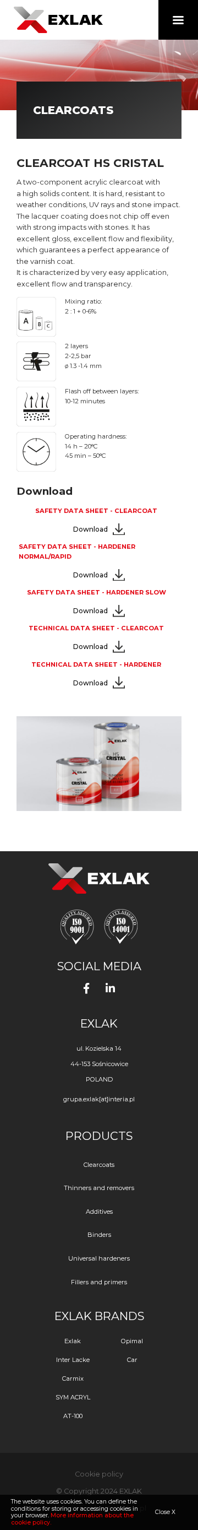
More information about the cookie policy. (72, 1519)
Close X (165, 1512)
